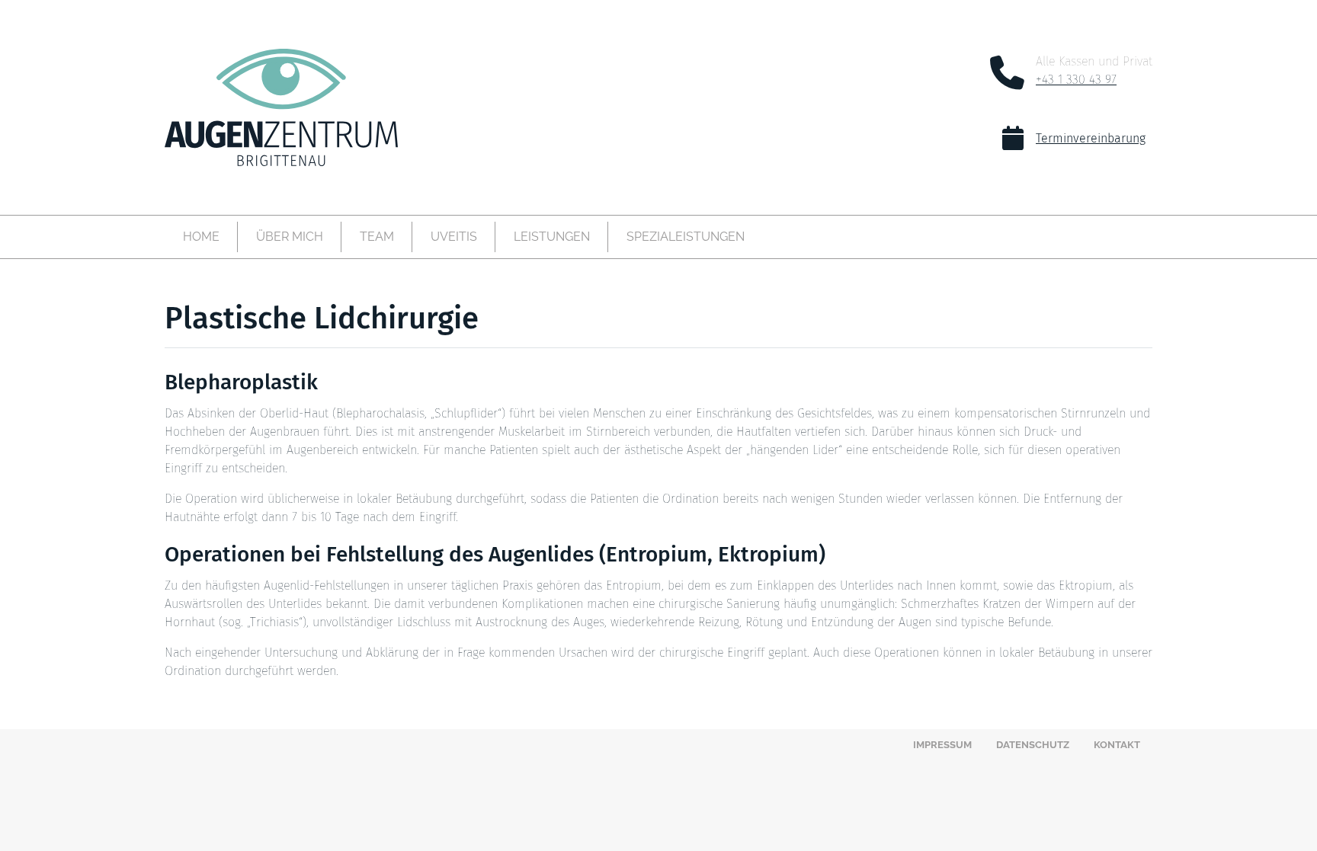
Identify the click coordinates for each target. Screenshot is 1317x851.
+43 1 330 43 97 (1076, 79)
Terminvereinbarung (1091, 138)
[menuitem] (201, 237)
